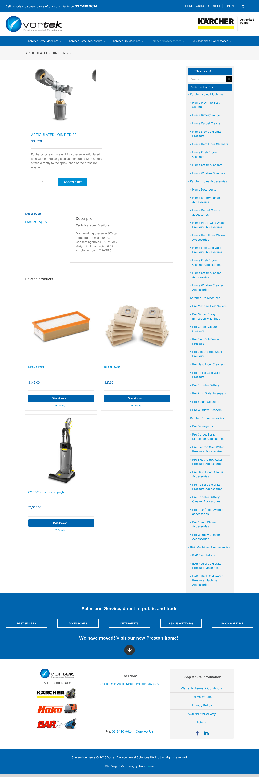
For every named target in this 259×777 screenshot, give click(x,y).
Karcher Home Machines (207, 94)
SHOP (217, 6)
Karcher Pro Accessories (207, 418)
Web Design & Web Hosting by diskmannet (129, 766)
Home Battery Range (206, 115)
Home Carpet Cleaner (206, 123)
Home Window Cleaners (208, 173)
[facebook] (197, 733)
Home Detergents (204, 189)
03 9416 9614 (86, 6)
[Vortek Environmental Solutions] (34, 17)
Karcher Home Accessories (208, 181)
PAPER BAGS (112, 367)
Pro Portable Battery (206, 385)
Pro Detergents (202, 426)
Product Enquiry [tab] (36, 222)
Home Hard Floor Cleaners (210, 144)
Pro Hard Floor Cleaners (208, 364)
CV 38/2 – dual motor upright (46, 492)
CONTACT (230, 6)
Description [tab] (33, 213)
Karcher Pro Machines (205, 298)
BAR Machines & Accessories (210, 547)
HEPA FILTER (36, 367)
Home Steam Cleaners (207, 165)
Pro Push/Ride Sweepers (209, 393)
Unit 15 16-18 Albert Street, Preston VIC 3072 (129, 684)
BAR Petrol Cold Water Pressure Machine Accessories (207, 580)
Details (61, 405)
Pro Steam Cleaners (205, 401)
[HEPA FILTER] (61, 326)
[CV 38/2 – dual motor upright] (61, 450)
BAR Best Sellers (203, 555)
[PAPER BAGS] (137, 326)
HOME (189, 6)
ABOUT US (203, 6)
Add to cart (73, 182)
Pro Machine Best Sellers (209, 306)
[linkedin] (206, 733)
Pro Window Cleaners (207, 410)
